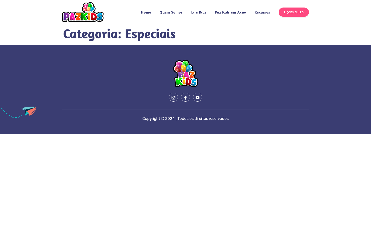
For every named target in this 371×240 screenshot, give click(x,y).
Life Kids (198, 12)
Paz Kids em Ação (230, 12)
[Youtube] (197, 97)
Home (146, 12)
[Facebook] (185, 97)
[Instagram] (173, 97)
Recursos (262, 12)
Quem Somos (171, 12)
